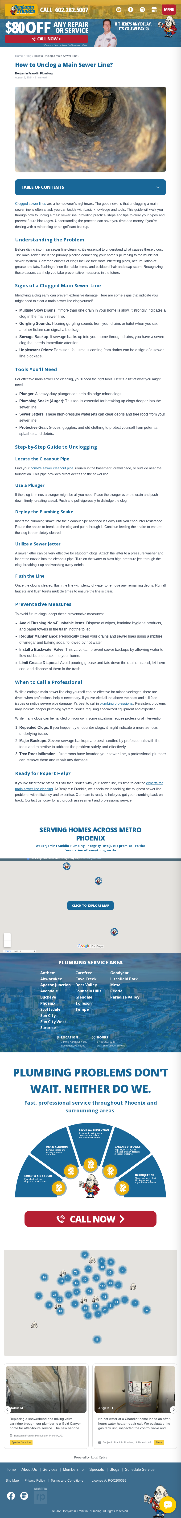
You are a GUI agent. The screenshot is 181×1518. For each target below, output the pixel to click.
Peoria (116, 991)
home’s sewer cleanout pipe (51, 468)
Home (19, 56)
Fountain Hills (88, 991)
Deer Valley (86, 984)
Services (50, 1469)
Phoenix (47, 1003)
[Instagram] (142, 9)
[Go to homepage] (167, 27)
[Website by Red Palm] (40, 1496)
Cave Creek (86, 979)
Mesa (115, 984)
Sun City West (53, 1021)
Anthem (48, 972)
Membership (73, 1469)
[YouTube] (119, 9)
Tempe (82, 1009)
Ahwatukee (51, 979)
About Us (29, 1469)
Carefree (83, 972)
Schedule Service (140, 1469)
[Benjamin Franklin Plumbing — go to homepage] (21, 10)
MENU (169, 10)
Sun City (48, 1015)
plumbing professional (116, 703)
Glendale (83, 997)
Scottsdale (50, 1009)
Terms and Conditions (67, 1480)
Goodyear (119, 972)
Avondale (49, 991)
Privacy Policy (35, 1480)
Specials (96, 1469)
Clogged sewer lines (30, 204)
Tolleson (83, 1003)
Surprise (48, 1027)
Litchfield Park (124, 979)
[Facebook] (130, 9)
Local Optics (99, 1457)
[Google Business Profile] (154, 9)
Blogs (114, 1469)
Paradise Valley (124, 997)
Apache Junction (55, 984)
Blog (28, 56)
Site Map (12, 1480)
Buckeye (48, 997)
